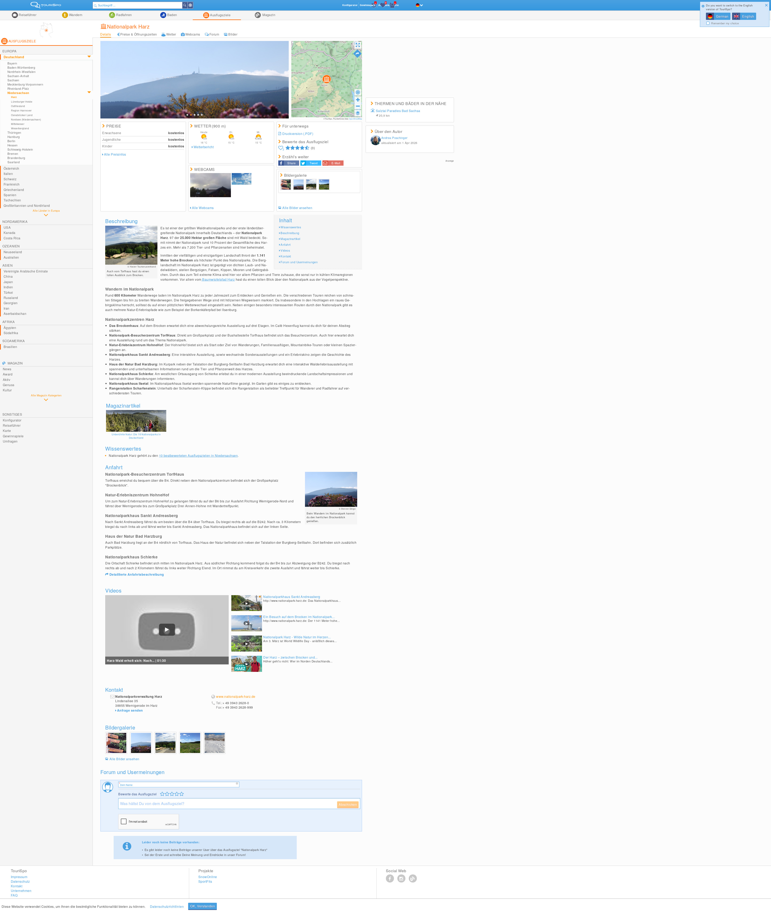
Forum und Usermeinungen (299, 262)
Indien (8, 287)
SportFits (205, 881)
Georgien (11, 303)
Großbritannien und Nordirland (27, 205)
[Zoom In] (357, 99)
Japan (8, 282)
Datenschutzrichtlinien (167, 906)
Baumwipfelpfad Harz (218, 279)
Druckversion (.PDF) (297, 133)
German (722, 16)
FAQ (14, 895)
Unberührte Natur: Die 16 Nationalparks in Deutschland (136, 436)
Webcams (192, 34)
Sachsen (13, 80)
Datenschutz (20, 881)
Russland (11, 297)
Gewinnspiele (13, 436)
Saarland (13, 162)
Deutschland (14, 57)
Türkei (8, 292)
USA (7, 227)
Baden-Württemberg (21, 67)
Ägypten (10, 327)
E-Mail (335, 163)
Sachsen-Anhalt (18, 76)
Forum (214, 34)
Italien (8, 173)
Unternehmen (21, 890)
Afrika (8, 321)
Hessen (12, 145)
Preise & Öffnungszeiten (138, 34)
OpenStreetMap (355, 118)
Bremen (12, 154)
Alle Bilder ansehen (297, 208)
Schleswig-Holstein (20, 149)
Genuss (8, 385)
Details (105, 34)
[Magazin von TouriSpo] (413, 878)
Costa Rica (12, 238)
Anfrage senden (130, 710)
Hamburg (13, 137)
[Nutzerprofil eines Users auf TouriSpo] (376, 140)
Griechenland (14, 189)
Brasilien (10, 346)
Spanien (10, 195)
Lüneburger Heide (21, 101)
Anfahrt (285, 244)
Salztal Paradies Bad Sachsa (398, 112)
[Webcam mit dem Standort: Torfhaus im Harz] (210, 185)
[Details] (136, 421)
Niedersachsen (18, 93)
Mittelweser (17, 123)
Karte (7, 430)
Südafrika (11, 333)
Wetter (171, 34)
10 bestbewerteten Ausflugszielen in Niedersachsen (198, 455)
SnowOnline (207, 876)
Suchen (187, 5)
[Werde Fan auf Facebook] (390, 878)
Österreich (11, 168)
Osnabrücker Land (22, 115)
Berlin (11, 141)
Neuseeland (13, 252)
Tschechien (12, 200)
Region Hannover (21, 110)
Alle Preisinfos (115, 154)
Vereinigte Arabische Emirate (26, 271)
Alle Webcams (203, 208)
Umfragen (10, 441)
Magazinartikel (290, 239)
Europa (9, 51)
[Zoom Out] (357, 106)
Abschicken (348, 804)
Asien (7, 265)
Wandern (75, 14)
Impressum (19, 876)
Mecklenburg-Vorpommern (25, 84)
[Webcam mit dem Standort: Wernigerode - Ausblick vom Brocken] (241, 179)
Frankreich (12, 184)
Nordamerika (15, 221)
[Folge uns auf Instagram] (401, 878)
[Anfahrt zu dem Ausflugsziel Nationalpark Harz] (357, 54)
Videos (285, 250)
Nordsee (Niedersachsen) (26, 119)
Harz (14, 97)
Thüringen (14, 133)
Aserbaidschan (15, 313)
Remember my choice (725, 23)
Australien (11, 257)
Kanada (9, 232)
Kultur (7, 390)
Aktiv (6, 379)
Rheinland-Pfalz (18, 89)
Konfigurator (12, 420)
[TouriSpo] (46, 6)
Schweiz (10, 179)
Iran (6, 308)
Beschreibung (289, 233)
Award (7, 374)
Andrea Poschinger (394, 138)
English (748, 16)
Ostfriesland (18, 106)
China (8, 276)
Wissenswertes (290, 227)
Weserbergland (20, 128)
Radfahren (123, 14)
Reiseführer (27, 14)
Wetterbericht (204, 147)
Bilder (232, 34)
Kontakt (285, 256)
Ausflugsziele (220, 15)
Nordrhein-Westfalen (21, 72)
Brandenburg (16, 158)
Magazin (268, 14)
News (7, 369)
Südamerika (13, 341)
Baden (171, 14)
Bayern (12, 63)
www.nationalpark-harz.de (235, 696)
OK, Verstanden (202, 906)
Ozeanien (11, 246)
